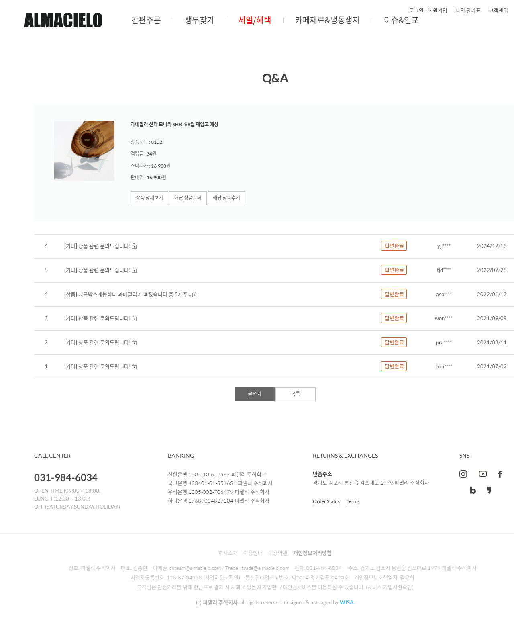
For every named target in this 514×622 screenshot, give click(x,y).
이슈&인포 (401, 20)
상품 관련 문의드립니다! (104, 246)
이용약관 (278, 553)
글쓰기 (254, 394)
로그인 (416, 10)
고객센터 (498, 10)
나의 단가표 (468, 10)
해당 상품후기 (226, 198)
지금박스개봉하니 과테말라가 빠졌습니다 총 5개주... (134, 294)
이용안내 (253, 553)
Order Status (326, 501)
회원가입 (437, 10)
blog (473, 490)
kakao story (489, 490)
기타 (70, 246)
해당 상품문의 (188, 198)
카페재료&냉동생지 (327, 20)
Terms (353, 501)
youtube (483, 474)
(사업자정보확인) (221, 577)
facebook (500, 474)
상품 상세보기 (149, 198)
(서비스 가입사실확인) (390, 587)
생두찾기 (199, 20)
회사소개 (228, 553)
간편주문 (146, 20)
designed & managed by (319, 602)
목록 (295, 394)
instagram (463, 474)
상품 (70, 294)
